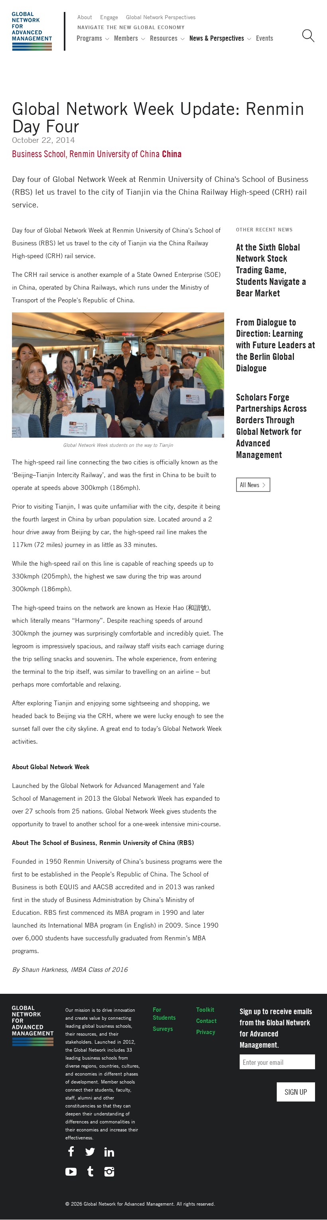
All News (249, 485)
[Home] (32, 31)
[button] (305, 36)
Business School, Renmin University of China (86, 154)
